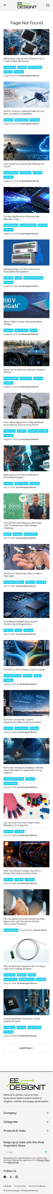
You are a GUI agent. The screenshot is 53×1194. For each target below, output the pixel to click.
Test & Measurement (33, 278)
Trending (19, 72)
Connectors (9, 431)
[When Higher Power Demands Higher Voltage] (26, 305)
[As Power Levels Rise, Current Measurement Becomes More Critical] (26, 703)
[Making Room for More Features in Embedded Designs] (26, 458)
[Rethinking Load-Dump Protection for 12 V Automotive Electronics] (26, 42)
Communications (28, 225)
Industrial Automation (38, 431)
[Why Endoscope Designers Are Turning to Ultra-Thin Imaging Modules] (26, 950)
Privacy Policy (43, 1160)
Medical (32, 975)
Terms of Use (13, 1162)
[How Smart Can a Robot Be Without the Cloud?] (26, 147)
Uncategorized (11, 930)
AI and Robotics (11, 173)
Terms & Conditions (36, 1186)
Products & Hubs (15, 1130)
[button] (5, 5)
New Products (35, 67)
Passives (8, 72)
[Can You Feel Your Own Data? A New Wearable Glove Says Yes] (26, 806)
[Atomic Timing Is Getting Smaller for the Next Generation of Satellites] (26, 95)
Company (10, 1113)
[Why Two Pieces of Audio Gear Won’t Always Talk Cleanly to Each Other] (26, 854)
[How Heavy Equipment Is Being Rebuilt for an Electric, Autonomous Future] (26, 406)
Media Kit (7, 1186)
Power (18, 278)
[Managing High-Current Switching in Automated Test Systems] (26, 252)
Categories (11, 1122)
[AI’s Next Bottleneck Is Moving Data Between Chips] (26, 200)
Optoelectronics (27, 979)
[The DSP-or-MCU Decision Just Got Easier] (26, 653)
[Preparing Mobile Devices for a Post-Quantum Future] (26, 1002)
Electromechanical (12, 676)
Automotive (9, 67)
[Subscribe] (46, 1152)
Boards (7, 534)
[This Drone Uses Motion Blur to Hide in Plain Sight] (26, 557)
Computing (26, 173)
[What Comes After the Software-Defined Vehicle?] (26, 353)
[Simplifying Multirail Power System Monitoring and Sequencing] (26, 605)
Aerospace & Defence (13, 582)
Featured (22, 67)
